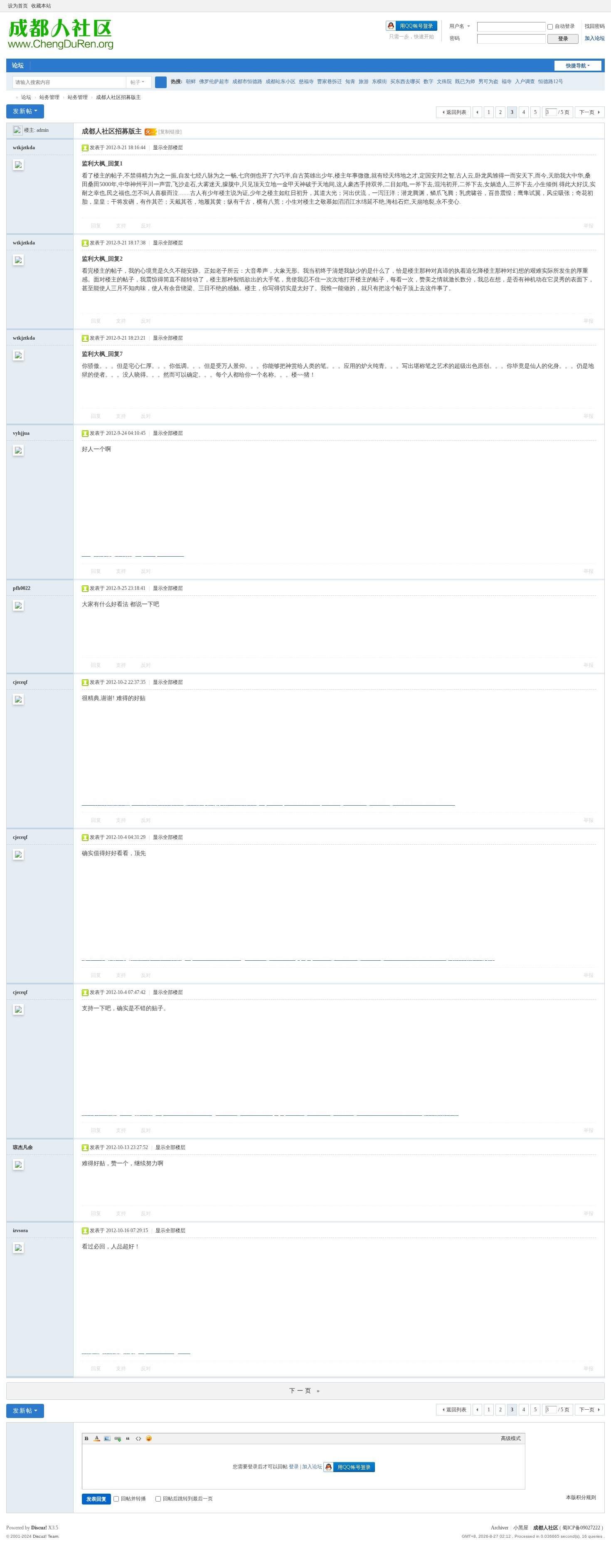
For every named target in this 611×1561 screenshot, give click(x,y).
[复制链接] (170, 132)
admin (43, 130)
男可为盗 (488, 81)
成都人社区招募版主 (118, 97)
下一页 (586, 112)
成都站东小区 (281, 81)
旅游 (364, 81)
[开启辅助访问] (593, 6)
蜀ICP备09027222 (581, 1528)
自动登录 (565, 26)
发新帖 (23, 111)
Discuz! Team (45, 1536)
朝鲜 (191, 81)
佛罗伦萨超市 (214, 81)
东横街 (379, 81)
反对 (146, 226)
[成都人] (59, 34)
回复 (96, 226)
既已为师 (465, 81)
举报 (589, 226)
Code (138, 1438)
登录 (294, 1467)
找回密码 (595, 26)
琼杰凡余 (23, 1147)
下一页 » (305, 1391)
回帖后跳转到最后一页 (188, 1499)
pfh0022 (21, 588)
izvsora (20, 1230)
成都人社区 (545, 1528)
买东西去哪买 (405, 81)
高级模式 (511, 1438)
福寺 (507, 81)
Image (107, 1438)
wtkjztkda (24, 147)
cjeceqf (20, 682)
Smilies (149, 1438)
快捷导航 (576, 66)
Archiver (499, 1528)
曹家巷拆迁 (329, 81)
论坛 (18, 65)
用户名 (456, 26)
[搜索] (161, 82)
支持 (121, 226)
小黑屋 (520, 1528)
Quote (128, 1438)
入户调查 (525, 81)
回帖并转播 (133, 1499)
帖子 (135, 82)
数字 (429, 81)
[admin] (18, 130)
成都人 (9, 97)
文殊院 (444, 81)
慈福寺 (306, 81)
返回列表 (456, 112)
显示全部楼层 (168, 147)
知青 (350, 81)
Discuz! (39, 1528)
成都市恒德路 (247, 81)
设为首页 (18, 6)
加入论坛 (595, 38)
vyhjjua (21, 433)
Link (117, 1438)
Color (97, 1438)
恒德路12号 (550, 81)
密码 (455, 38)
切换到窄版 (601, 9)
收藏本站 (41, 6)
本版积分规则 (581, 1497)
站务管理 (49, 97)
